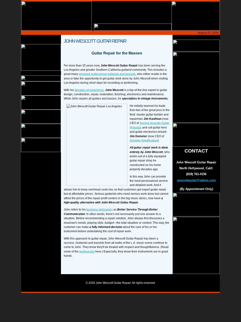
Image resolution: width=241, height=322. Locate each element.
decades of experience (89, 90)
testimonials (87, 251)
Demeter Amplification (144, 140)
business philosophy (99, 209)
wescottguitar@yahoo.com (196, 180)
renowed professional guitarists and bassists (107, 74)
